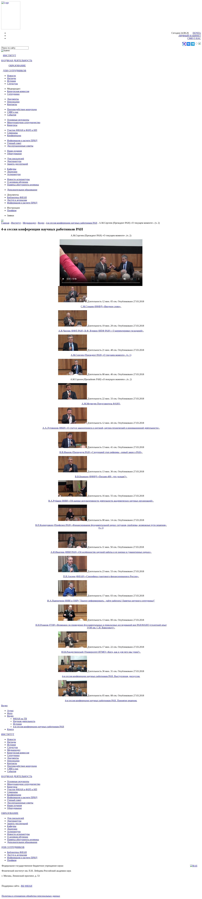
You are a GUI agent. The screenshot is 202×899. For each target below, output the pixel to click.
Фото (9, 713)
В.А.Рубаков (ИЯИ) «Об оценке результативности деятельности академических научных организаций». (101, 501)
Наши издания (14, 151)
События (11, 114)
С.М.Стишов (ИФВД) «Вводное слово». (101, 306)
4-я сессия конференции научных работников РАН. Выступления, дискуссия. (101, 676)
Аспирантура (14, 174)
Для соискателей (15, 158)
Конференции (14, 135)
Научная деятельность (24, 721)
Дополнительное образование (22, 189)
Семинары (12, 133)
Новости (11, 75)
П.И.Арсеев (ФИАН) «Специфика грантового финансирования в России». (101, 576)
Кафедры (11, 169)
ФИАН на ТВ (20, 718)
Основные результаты (18, 120)
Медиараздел (29, 223)
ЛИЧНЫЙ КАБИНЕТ (189, 35)
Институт (16, 223)
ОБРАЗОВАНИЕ (17, 65)
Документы (13, 99)
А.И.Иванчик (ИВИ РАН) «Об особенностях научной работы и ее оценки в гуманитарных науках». (101, 552)
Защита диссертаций (17, 164)
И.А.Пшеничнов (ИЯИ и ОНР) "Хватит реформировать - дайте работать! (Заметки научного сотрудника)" (101, 600)
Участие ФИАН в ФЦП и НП (22, 130)
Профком (11, 210)
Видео (41, 223)
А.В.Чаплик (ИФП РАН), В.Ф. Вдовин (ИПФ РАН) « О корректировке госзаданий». (101, 330)
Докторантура (14, 161)
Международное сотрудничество (23, 122)
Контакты (12, 104)
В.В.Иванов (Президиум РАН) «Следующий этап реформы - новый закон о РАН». (101, 452)
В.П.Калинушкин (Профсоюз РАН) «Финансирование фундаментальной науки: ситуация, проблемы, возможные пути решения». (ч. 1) (101, 526)
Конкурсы (12, 125)
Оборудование (14, 153)
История (11, 81)
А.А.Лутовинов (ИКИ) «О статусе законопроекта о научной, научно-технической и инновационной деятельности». (101, 428)
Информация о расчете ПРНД (22, 140)
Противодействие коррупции (22, 109)
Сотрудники (13, 94)
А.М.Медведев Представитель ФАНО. (101, 403)
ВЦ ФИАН (26, 886)
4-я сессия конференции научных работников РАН (71, 223)
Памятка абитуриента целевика (23, 184)
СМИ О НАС (194, 38)
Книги (10, 729)
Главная (5, 223)
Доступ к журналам (17, 200)
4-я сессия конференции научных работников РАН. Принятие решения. (101, 700)
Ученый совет (14, 143)
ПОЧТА (197, 33)
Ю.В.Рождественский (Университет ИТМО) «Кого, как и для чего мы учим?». (101, 652)
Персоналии (13, 101)
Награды (11, 78)
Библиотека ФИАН (17, 197)
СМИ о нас (12, 112)
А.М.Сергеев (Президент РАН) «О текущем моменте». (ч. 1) (101, 355)
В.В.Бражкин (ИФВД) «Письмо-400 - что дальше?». (101, 476)
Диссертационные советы (20, 146)
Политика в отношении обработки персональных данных (31, 896)
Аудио (10, 710)
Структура (12, 83)
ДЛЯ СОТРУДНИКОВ (14, 70)
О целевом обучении (17, 182)
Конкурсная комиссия (18, 91)
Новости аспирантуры (18, 179)
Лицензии (12, 171)
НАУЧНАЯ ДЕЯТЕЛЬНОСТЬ (16, 60)
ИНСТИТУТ (9, 55)
